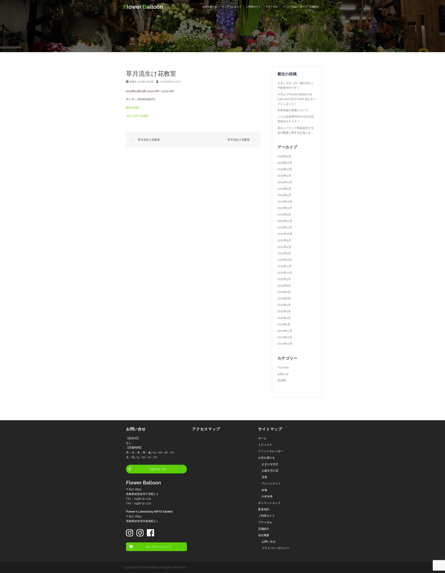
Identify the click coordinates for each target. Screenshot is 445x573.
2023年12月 (284, 201)
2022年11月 (284, 227)
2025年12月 (284, 162)
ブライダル (272, 6)
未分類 (281, 380)
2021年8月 (284, 285)
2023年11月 (284, 208)
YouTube (283, 367)
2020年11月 (284, 337)
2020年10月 (285, 343)
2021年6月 (284, 298)
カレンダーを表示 (137, 115)
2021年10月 (284, 272)
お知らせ (283, 374)
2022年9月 (284, 240)
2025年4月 (284, 175)
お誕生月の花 (270, 470)
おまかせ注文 (270, 464)
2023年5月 (284, 214)
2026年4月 (284, 156)
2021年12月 (284, 259)
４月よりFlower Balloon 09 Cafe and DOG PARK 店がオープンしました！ (296, 99)
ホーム (262, 438)
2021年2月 (284, 318)
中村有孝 (267, 496)
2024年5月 (284, 188)
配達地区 (263, 509)
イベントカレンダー (294, 6)
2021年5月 (284, 305)
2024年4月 (284, 195)
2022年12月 (284, 221)
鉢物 (264, 490)
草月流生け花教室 (148, 139)
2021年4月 (284, 311)
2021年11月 (284, 266)
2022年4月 (284, 247)
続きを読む (133, 107)
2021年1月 (283, 324)
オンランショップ (231, 6)
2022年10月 (284, 233)
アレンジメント (271, 483)
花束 (264, 477)
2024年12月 (284, 182)
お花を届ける (209, 6)
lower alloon (143, 6)
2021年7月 (284, 292)
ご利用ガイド (253, 6)
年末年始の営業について (292, 110)
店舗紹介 (314, 6)
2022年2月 (284, 253)
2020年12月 (284, 330)
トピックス (265, 444)
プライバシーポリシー (275, 548)
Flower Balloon (170, 81)
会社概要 (263, 535)
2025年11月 (284, 169)
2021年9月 (284, 279)
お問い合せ (269, 541)
